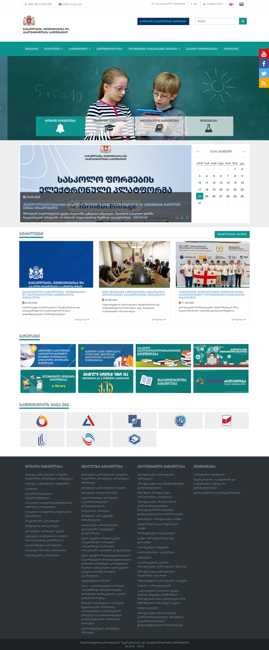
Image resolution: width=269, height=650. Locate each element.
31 (228, 169)
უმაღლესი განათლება (110, 121)
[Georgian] (231, 4)
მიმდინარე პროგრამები (42, 526)
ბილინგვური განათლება (42, 555)
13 (221, 182)
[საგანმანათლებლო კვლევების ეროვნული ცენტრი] (227, 420)
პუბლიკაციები (147, 607)
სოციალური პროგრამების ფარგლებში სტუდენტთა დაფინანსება (99, 529)
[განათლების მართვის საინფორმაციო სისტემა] (42, 421)
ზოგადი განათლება (60, 121)
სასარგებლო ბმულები (169, 4)
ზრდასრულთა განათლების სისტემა (162, 580)
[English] (241, 4)
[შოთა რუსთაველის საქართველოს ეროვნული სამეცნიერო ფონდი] (134, 421)
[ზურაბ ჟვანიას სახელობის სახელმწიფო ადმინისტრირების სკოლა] (134, 439)
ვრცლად (81, 319)
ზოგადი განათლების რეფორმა (47, 483)
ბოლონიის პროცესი (95, 510)
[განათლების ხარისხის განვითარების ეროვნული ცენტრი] (88, 439)
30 (221, 169)
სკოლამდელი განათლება (43, 545)
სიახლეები (52, 49)
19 (213, 189)
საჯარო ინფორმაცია (202, 49)
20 (221, 189)
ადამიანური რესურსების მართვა (153, 49)
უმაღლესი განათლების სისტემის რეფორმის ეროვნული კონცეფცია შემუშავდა (105, 478)
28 (206, 169)
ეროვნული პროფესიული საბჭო (159, 518)
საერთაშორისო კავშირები (155, 552)
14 (228, 182)
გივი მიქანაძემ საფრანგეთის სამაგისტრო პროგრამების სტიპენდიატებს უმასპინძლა (133, 293)
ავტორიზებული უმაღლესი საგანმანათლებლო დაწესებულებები (99, 501)
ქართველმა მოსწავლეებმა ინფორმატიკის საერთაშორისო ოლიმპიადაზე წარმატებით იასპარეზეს (212, 294)
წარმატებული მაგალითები (156, 533)
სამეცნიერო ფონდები (209, 474)
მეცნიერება (208, 121)
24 (199, 196)
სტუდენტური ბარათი (95, 580)
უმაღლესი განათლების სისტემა (103, 487)
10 (199, 182)
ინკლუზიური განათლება (42, 520)
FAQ (195, 4)
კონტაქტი (231, 49)
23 (242, 189)
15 (235, 182)
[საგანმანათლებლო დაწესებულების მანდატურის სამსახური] (181, 420)
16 (242, 182)
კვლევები (144, 557)
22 (235, 189)
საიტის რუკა (214, 4)
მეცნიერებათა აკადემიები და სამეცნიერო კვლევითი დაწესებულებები (215, 483)
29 (213, 169)
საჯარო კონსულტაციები (154, 585)
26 (213, 196)
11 (206, 182)
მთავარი (31, 49)
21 (228, 189)
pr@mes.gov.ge (72, 4)
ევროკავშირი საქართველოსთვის (217, 492)
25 (206, 196)
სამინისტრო (78, 49)
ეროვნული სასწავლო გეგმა (44, 531)
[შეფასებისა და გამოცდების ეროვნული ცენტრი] (88, 420)
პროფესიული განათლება (159, 121)
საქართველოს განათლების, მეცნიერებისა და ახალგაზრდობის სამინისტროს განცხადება (54, 294)
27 (199, 169)
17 (199, 189)
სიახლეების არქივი (232, 234)
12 (213, 182)
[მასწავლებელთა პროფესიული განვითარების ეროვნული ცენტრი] (42, 439)
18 (206, 189)
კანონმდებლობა (109, 49)
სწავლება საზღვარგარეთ (99, 492)
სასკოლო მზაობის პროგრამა (45, 550)
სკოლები (31, 488)
